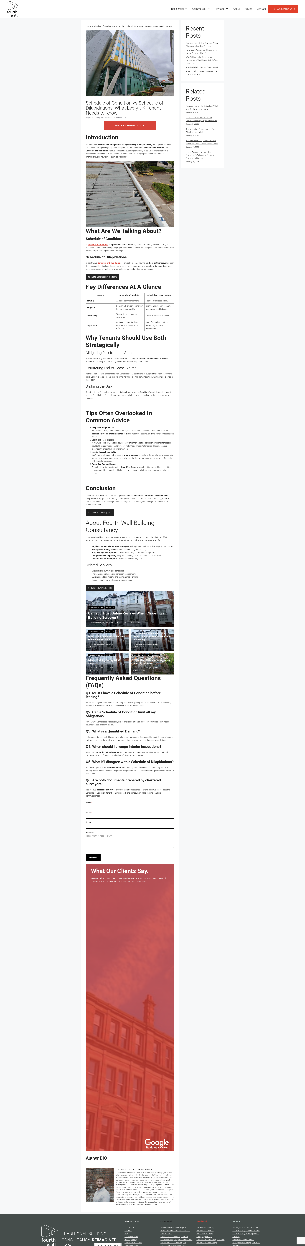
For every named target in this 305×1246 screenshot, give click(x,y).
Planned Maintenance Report (173, 1227)
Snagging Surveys (204, 1236)
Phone (89, 822)
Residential (177, 8)
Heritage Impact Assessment (245, 1227)
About (236, 8)
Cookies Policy (131, 1236)
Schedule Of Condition (170, 1236)
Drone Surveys (210, 1242)
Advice (248, 8)
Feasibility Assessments (243, 1239)
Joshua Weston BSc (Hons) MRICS (102, 623)
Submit (93, 857)
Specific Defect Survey (206, 1239)
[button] (127, 1133)
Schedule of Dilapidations (110, 263)
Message (90, 832)
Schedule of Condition (98, 244)
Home (88, 26)
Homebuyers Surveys (96, 607)
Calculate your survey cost (100, 512)
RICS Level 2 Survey (205, 1230)
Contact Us (129, 1227)
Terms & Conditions (133, 1242)
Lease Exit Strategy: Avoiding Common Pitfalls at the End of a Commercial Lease (200, 155)
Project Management (183, 1239)
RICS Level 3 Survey (205, 1227)
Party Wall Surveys (204, 1233)
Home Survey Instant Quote (283, 9)
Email (89, 812)
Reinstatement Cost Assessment (175, 1230)
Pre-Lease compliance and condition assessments (114, 574)
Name (89, 803)
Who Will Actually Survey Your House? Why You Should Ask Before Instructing (152, 636)
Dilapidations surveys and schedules (108, 571)
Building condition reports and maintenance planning (115, 577)
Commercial (199, 8)
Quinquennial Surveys (241, 1242)
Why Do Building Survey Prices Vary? (202, 67)
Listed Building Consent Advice (245, 1230)
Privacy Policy (131, 1239)
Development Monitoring (171, 1242)
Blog (126, 1233)
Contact (261, 8)
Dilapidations (166, 1233)
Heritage (219, 8)
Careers (128, 1230)
